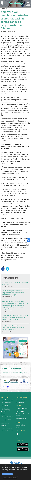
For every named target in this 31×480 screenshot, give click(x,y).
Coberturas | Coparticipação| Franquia (5, 410)
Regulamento (4, 405)
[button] (2, 3)
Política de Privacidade (7, 430)
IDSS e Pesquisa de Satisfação (6, 420)
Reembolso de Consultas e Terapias (23, 414)
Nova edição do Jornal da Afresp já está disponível (15, 283)
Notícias (4, 9)
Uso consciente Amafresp (5, 424)
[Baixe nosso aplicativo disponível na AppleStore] (23, 449)
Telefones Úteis (20, 425)
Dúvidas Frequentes (6, 428)
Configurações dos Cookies (9, 477)
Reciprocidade (20, 411)
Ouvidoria (19, 428)
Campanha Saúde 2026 (7, 400)
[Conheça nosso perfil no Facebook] (23, 434)
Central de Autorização (22, 408)
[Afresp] (15, 463)
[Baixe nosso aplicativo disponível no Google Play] (23, 444)
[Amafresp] (15, 4)
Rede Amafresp (20, 400)
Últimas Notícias (10, 277)
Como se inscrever (6, 402)
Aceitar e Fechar (7, 474)
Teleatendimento (21, 418)
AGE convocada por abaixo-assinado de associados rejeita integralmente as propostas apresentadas (15, 317)
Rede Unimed (20, 402)
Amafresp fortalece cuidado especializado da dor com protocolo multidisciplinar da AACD (13, 328)
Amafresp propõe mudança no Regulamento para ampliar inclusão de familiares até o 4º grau (14, 293)
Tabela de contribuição (7, 416)
